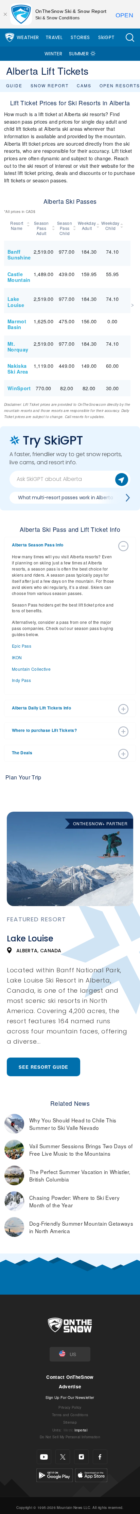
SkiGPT (106, 37)
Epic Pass (21, 646)
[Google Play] (54, 1474)
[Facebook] (100, 1456)
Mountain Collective (31, 669)
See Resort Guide (43, 1067)
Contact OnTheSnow (69, 1377)
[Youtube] (44, 1456)
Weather (28, 37)
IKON (17, 657)
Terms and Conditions (70, 1414)
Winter (53, 53)
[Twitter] (62, 1456)
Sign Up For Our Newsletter (70, 1397)
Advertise (70, 1386)
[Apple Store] (91, 1474)
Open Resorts (120, 85)
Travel (54, 37)
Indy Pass (21, 680)
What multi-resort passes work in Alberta (65, 497)
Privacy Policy (69, 1407)
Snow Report (50, 85)
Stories (80, 37)
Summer (79, 53)
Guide (14, 85)
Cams (84, 85)
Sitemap (70, 1422)
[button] (130, 37)
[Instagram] (81, 1456)
